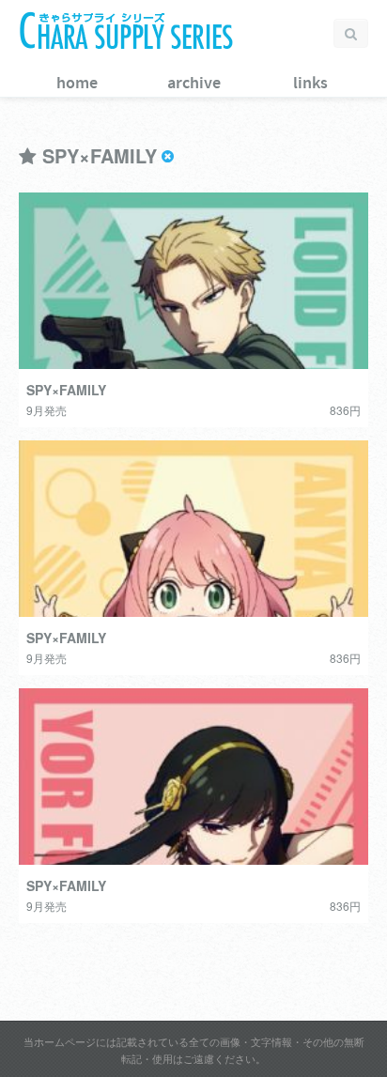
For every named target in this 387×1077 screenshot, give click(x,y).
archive (194, 83)
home (77, 83)
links (310, 83)
